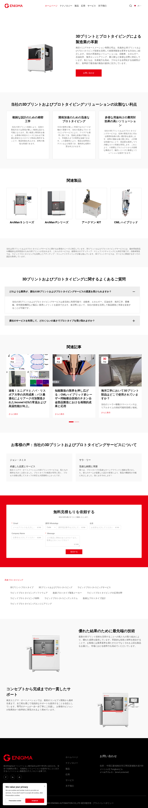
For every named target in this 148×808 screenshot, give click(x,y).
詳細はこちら (22, 203)
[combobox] (51, 527)
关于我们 (102, 6)
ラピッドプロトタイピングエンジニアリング (31, 603)
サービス (92, 6)
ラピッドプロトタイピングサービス (94, 587)
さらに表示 (13, 414)
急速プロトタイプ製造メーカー (67, 593)
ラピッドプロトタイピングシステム (61, 598)
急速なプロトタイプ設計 (94, 598)
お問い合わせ (88, 73)
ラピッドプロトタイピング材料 (24, 598)
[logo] (14, 6)
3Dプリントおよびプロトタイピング (55, 587)
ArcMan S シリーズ (22, 222)
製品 (77, 6)
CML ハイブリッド (126, 222)
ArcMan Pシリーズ (57, 222)
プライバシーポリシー (103, 803)
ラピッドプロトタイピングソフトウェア (29, 593)
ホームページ (51, 6)
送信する (74, 552)
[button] (71, 421)
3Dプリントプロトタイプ (22, 587)
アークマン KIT (91, 222)
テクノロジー (66, 6)
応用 (83, 6)
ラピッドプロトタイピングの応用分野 (104, 593)
